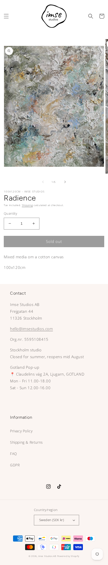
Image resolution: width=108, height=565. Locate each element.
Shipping (27, 205)
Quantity (10, 213)
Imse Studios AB (47, 556)
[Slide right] (65, 181)
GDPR (15, 465)
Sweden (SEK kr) (51, 520)
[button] (6, 16)
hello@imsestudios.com (31, 328)
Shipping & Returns (26, 442)
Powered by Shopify (68, 556)
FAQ (13, 453)
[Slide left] (42, 181)
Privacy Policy (21, 431)
